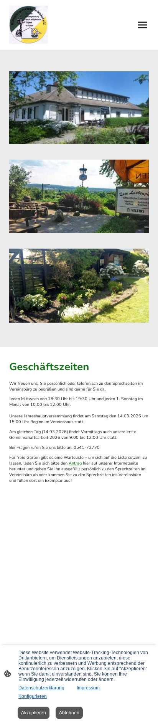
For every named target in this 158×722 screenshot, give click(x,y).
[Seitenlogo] (28, 25)
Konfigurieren (32, 696)
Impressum (88, 688)
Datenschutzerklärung (41, 688)
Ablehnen (69, 712)
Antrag (75, 463)
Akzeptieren (33, 712)
